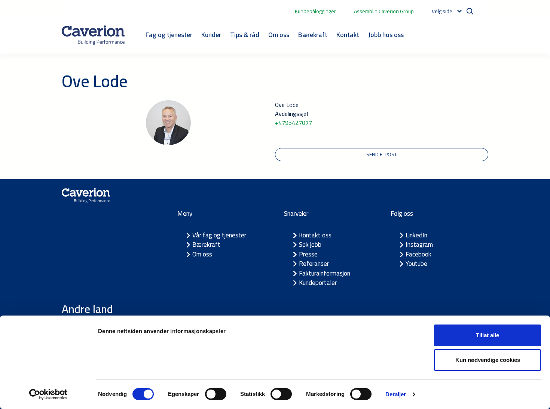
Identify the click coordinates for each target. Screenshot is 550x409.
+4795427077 (293, 122)
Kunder (211, 34)
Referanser (314, 264)
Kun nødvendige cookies (487, 360)
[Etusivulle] (93, 35)
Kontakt (347, 34)
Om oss (278, 34)
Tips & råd (244, 34)
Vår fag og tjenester (219, 235)
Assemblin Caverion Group (384, 11)
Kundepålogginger (315, 11)
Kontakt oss (315, 235)
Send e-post (381, 154)
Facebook (418, 254)
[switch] (215, 394)
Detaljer (395, 394)
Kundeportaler (318, 283)
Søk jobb (310, 244)
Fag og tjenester (169, 34)
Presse (308, 254)
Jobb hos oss (386, 34)
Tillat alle (487, 335)
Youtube (416, 264)
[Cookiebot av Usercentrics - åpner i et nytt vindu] (48, 394)
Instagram (419, 244)
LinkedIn (416, 235)
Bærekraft (312, 34)
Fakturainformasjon (324, 273)
